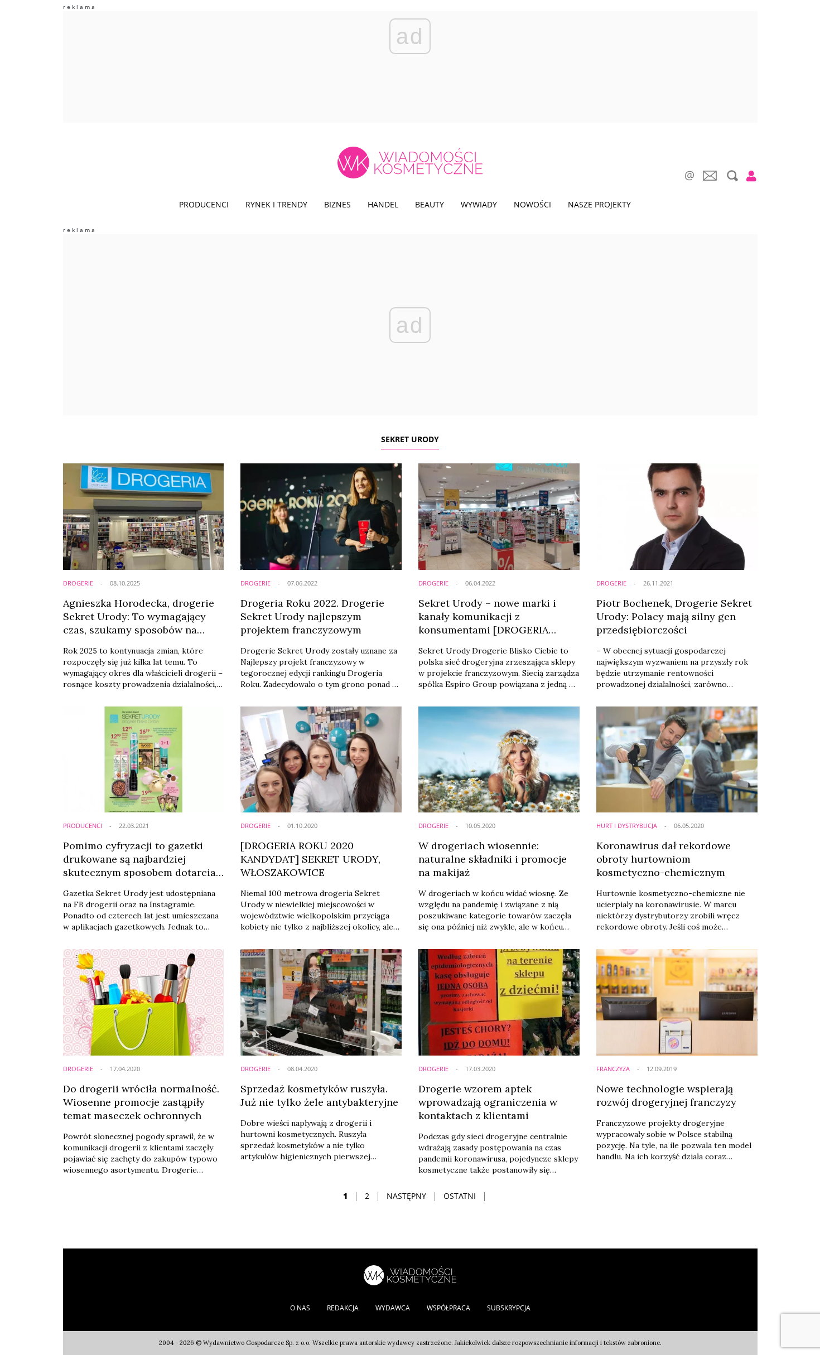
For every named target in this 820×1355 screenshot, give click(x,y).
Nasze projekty (599, 204)
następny (406, 1196)
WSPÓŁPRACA (448, 1308)
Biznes (337, 204)
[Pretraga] (731, 175)
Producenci (204, 204)
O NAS (300, 1308)
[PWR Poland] (410, 1274)
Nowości (532, 204)
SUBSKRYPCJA (508, 1308)
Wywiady (479, 204)
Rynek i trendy (276, 204)
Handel (383, 204)
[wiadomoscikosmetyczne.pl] (410, 162)
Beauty (429, 204)
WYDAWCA (392, 1308)
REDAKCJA (343, 1308)
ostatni (459, 1196)
